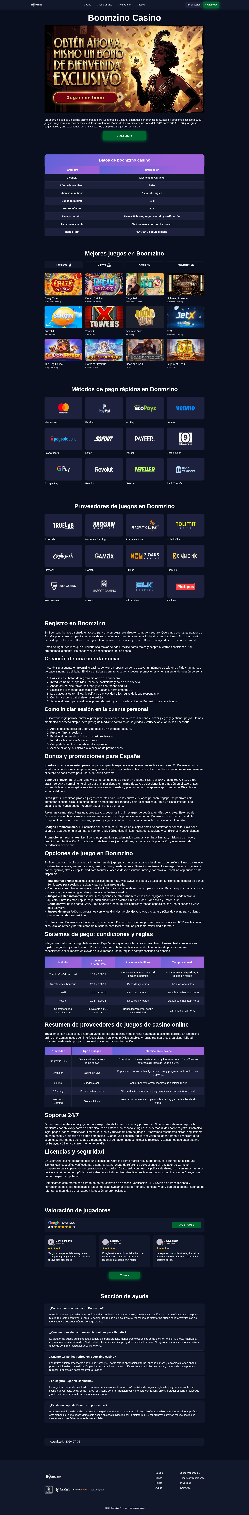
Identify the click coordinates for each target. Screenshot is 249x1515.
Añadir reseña (186, 1225)
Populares (61, 265)
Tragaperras (183, 265)
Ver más (124, 1275)
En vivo (102, 265)
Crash (142, 265)
